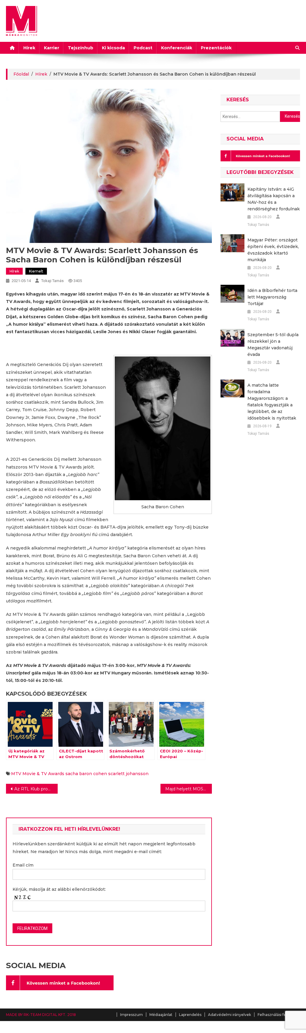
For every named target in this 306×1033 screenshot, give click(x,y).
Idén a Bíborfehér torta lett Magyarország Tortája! (272, 297)
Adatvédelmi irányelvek (229, 1014)
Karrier (51, 47)
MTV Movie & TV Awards (37, 773)
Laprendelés (190, 1014)
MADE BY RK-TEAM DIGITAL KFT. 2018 (41, 1014)
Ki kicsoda (113, 47)
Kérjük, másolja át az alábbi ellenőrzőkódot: (59, 889)
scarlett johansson (128, 773)
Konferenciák (176, 47)
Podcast (143, 47)
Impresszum (131, 1014)
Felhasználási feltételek (279, 1014)
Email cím (23, 865)
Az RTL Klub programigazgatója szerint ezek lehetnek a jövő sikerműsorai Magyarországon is (35, 789)
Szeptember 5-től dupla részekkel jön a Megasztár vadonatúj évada (273, 344)
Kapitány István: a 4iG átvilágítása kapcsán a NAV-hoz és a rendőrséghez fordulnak (273, 199)
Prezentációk (216, 47)
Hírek (29, 47)
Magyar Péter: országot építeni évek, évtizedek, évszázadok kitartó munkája (273, 249)
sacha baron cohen (86, 773)
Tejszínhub (80, 47)
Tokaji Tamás (52, 280)
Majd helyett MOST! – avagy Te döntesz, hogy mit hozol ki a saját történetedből (188, 789)
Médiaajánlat (160, 1014)
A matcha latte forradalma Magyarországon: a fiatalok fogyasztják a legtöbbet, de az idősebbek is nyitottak (271, 401)
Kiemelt (36, 271)
